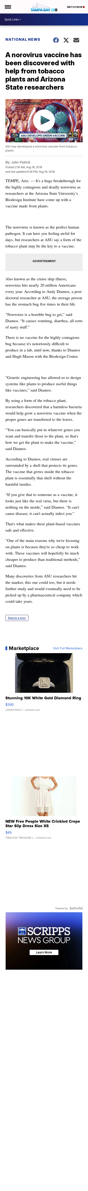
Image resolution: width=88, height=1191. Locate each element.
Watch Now (75, 7)
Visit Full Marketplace (68, 648)
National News (22, 39)
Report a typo (17, 618)
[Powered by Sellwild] (76, 908)
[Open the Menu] (7, 6)
